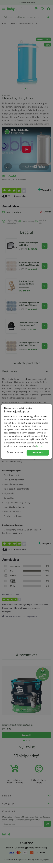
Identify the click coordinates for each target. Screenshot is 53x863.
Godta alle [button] (38, 452)
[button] (15, 452)
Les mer (40, 446)
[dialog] (26, 431)
